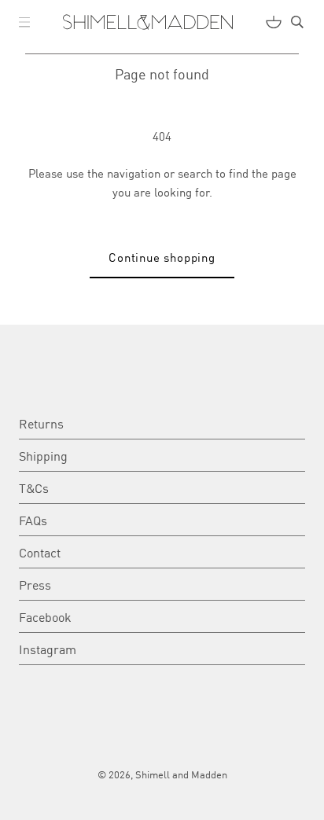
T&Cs (34, 487)
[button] (24, 22)
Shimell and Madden (181, 774)
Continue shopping (162, 257)
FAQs (33, 519)
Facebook (45, 616)
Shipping (43, 455)
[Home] (148, 22)
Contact (40, 551)
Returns (41, 423)
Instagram (47, 648)
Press (35, 584)
